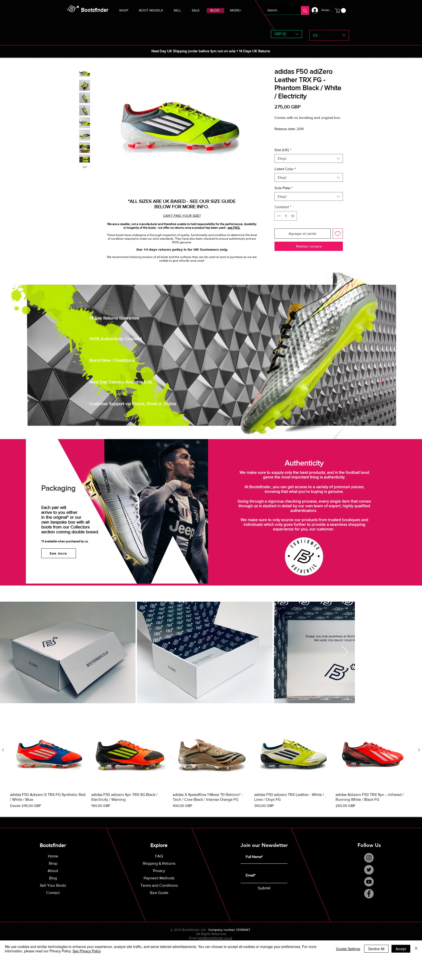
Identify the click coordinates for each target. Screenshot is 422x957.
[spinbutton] (286, 221)
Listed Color (285, 174)
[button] (151, 9)
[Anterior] (3, 755)
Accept (401, 948)
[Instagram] (369, 863)
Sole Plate (283, 193)
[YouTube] (369, 887)
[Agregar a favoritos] (338, 239)
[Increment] (293, 221)
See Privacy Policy (87, 950)
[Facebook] (369, 899)
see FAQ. (234, 227)
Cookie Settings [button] (348, 948)
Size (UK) (282, 155)
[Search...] (305, 10)
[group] (211, 765)
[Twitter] (369, 875)
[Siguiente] (419, 755)
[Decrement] (278, 221)
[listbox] (286, 34)
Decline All (376, 948)
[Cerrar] (416, 948)
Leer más (281, 145)
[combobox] (308, 164)
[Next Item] (412, 658)
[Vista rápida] (48, 755)
